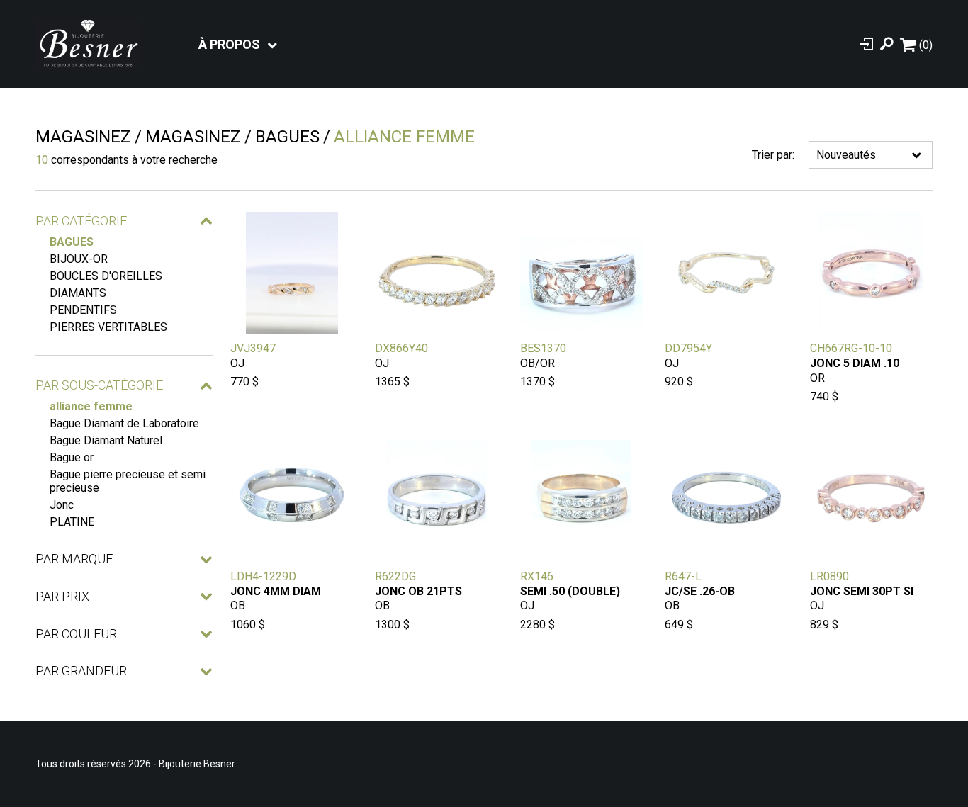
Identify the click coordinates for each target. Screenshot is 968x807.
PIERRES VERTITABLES (108, 327)
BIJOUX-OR (79, 259)
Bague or (72, 457)
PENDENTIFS (83, 310)
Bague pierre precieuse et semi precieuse (128, 481)
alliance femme (91, 406)
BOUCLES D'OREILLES (106, 276)
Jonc (62, 505)
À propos (229, 44)
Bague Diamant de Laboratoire (124, 423)
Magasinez (83, 137)
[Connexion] (866, 43)
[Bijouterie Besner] (88, 44)
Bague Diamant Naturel (106, 440)
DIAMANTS (78, 293)
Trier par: (773, 155)
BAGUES (72, 242)
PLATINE (72, 522)
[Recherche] (886, 44)
